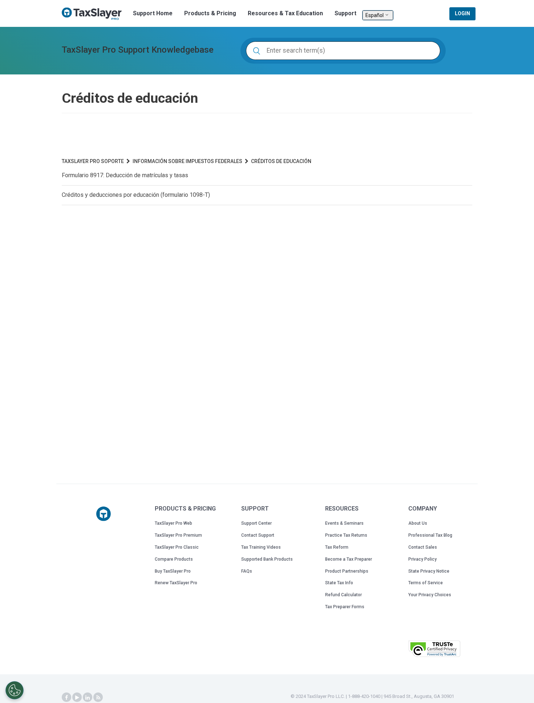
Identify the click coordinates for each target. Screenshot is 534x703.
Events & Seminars (344, 523)
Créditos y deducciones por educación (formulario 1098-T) (136, 194)
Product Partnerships (346, 571)
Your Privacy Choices (429, 594)
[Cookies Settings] (14, 690)
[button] (385, 648)
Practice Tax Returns (346, 535)
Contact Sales (422, 547)
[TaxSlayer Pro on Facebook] (66, 697)
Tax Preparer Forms (344, 606)
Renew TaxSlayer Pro (176, 582)
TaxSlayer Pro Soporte (93, 161)
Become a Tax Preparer (348, 559)
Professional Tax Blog (430, 535)
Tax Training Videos (261, 547)
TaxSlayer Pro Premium (178, 535)
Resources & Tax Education (285, 13)
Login (462, 13)
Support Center (256, 523)
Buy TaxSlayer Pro (173, 571)
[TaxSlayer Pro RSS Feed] (98, 697)
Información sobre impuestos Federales (187, 161)
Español (375, 15)
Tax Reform (336, 547)
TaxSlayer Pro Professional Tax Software (94, 13)
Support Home (153, 13)
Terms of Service (425, 582)
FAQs (246, 571)
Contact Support (257, 535)
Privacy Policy (422, 559)
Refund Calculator (343, 594)
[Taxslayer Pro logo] (103, 514)
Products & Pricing (210, 13)
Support (345, 13)
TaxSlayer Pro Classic (177, 547)
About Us (417, 523)
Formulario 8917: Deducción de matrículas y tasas (125, 175)
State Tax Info (339, 582)
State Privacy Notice (428, 571)
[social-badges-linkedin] (87, 697)
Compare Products (174, 559)
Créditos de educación (281, 161)
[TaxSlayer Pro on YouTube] (77, 697)
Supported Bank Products (267, 559)
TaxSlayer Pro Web (173, 523)
